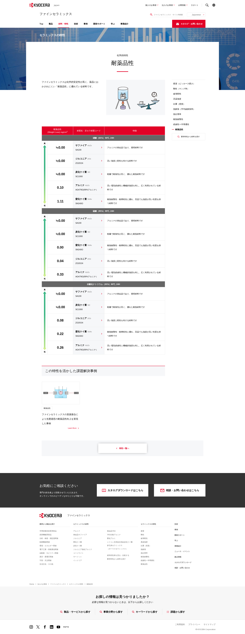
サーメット (77, 557)
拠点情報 (178, 557)
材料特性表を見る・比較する (118, 555)
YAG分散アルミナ (114, 535)
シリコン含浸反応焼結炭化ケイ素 (120, 542)
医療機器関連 (45, 542)
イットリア (77, 560)
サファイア (83, 147)
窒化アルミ (111, 538)
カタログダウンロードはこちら (125, 490)
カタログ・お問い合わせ (192, 24)
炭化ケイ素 (82, 174)
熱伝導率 (177, 114)
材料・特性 (63, 24)
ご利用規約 (180, 624)
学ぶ (113, 24)
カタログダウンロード (183, 562)
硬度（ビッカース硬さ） (184, 83)
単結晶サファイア (80, 535)
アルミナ (86, 187)
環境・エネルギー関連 (48, 546)
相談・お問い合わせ (182, 568)
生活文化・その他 (46, 564)
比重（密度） (179, 104)
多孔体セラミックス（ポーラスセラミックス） (117, 547)
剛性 (142, 535)
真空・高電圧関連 (46, 557)
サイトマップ (210, 624)
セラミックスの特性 (148, 524)
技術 (76, 24)
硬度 (142, 531)
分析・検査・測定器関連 (49, 538)
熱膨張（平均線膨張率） (184, 109)
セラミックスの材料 (81, 524)
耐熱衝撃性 (178, 119)
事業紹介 (124, 24)
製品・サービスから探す (77, 611)
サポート (194, 5)
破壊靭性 (144, 538)
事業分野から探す (113, 611)
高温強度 (177, 99)
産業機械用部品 (45, 535)
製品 (51, 24)
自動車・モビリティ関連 (49, 553)
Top (41, 24)
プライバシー (194, 624)
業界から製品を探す (47, 524)
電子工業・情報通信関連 (49, 549)
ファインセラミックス (58, 584)
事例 (86, 24)
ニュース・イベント (182, 551)
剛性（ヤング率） (181, 89)
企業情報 (182, 5)
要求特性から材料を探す (190, 137)
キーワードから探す (147, 611)
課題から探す (178, 611)
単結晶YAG (111, 531)
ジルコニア (83, 160)
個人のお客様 (150, 5)
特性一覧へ (124, 448)
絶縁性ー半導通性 (181, 124)
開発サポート (99, 24)
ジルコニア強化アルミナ (82, 549)
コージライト (78, 553)
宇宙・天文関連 (45, 560)
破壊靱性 (177, 94)
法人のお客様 (167, 5)
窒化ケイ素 (83, 201)
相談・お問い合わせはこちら (182, 490)
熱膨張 (143, 549)
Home (31, 584)
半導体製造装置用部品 (48, 531)
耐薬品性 (144, 564)
